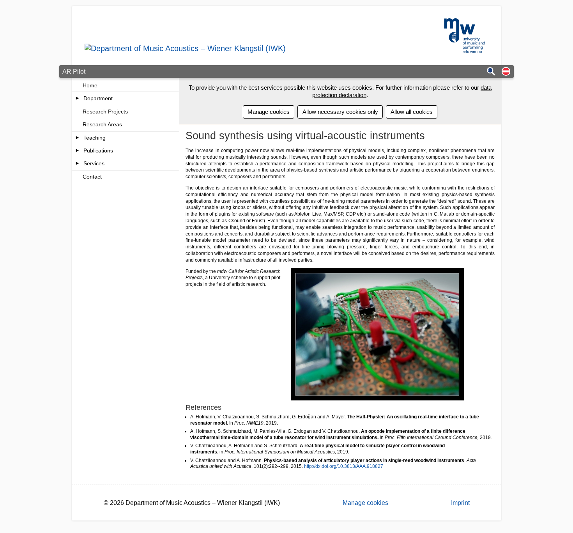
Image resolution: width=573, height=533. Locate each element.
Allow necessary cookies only (340, 111)
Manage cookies (269, 111)
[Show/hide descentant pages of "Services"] (77, 163)
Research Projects (105, 111)
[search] (491, 72)
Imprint (460, 502)
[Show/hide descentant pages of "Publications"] (77, 150)
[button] (506, 72)
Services (93, 163)
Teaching (94, 138)
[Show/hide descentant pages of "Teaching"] (77, 137)
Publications (98, 150)
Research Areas (102, 124)
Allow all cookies (412, 111)
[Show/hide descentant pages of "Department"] (77, 98)
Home (90, 85)
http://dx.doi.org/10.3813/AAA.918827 (343, 466)
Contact (92, 177)
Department (98, 98)
